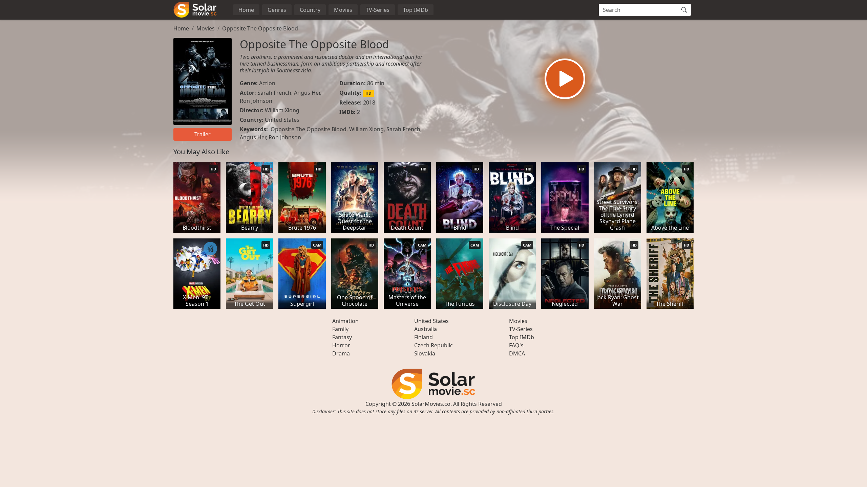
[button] (565, 79)
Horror (341, 345)
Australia (425, 329)
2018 (369, 102)
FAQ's (516, 345)
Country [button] (310, 10)
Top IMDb (415, 10)
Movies (343, 10)
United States (282, 119)
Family (340, 329)
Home (246, 10)
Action (267, 83)
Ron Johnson (256, 101)
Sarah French (274, 92)
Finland (423, 337)
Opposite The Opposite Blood (260, 28)
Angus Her (307, 92)
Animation (345, 321)
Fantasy (342, 337)
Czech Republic (433, 345)
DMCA (517, 353)
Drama (341, 353)
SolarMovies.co (430, 404)
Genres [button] (277, 10)
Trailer (202, 134)
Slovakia (424, 353)
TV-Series (377, 10)
